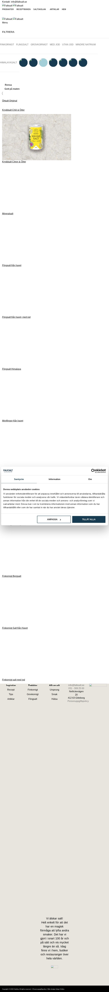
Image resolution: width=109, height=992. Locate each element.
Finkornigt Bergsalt (11, 576)
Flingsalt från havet (11, 265)
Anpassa (52, 519)
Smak (54, 694)
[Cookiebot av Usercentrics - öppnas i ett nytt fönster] (93, 471)
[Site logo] (7, 5)
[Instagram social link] (57, 909)
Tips (11, 694)
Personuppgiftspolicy (78, 701)
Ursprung (54, 690)
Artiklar (10, 699)
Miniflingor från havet (12, 421)
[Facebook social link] (52, 909)
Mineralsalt (7, 213)
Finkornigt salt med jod (13, 680)
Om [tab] (90, 479)
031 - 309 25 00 (76, 688)
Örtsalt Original (9, 100)
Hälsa (54, 699)
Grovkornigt (32, 694)
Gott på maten (12, 89)
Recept (10, 690)
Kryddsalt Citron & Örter (14, 162)
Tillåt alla (89, 519)
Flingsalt (32, 699)
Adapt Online (60, 989)
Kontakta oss (54, 13)
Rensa (8, 85)
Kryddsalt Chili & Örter (13, 110)
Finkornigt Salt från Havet (15, 628)
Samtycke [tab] (19, 479)
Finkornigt (33, 690)
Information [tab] (54, 479)
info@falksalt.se (18, 2)
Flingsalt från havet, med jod (16, 317)
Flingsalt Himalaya (11, 369)
